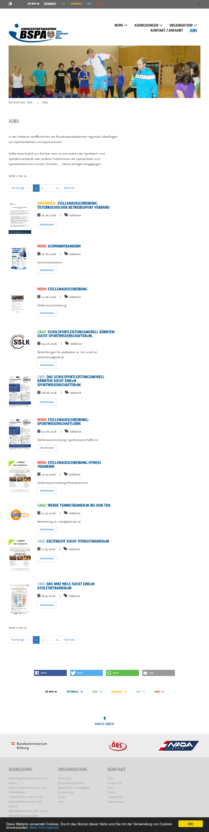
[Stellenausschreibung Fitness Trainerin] (20, 477)
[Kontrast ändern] (10, 4)
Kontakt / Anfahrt (167, 30)
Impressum (115, 797)
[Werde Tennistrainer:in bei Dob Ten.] (20, 515)
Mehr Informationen (44, 827)
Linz (89, 3)
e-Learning (65, 792)
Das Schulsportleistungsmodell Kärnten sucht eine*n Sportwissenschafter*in (70, 381)
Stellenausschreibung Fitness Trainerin (69, 464)
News (119, 25)
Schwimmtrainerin (59, 246)
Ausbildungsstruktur (71, 783)
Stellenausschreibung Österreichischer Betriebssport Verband (73, 205)
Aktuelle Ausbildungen (23, 816)
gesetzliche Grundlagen (74, 788)
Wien (98, 3)
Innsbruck (76, 3)
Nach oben (104, 724)
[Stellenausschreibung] (20, 303)
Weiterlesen (47, 224)
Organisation (180, 25)
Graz (63, 3)
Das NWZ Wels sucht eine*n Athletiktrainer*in (65, 586)
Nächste (69, 188)
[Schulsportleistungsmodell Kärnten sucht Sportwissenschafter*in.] (20, 341)
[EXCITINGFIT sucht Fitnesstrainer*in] (20, 556)
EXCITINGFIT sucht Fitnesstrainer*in (73, 541)
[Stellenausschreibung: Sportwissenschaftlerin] (20, 434)
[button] (199, 3)
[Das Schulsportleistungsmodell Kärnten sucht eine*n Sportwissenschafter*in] (20, 391)
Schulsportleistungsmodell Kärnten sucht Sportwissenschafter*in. (76, 334)
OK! (191, 823)
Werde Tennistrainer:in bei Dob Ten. (74, 505)
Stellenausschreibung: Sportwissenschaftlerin (63, 421)
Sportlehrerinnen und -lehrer (29, 811)
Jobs (193, 30)
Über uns (64, 778)
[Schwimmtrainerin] (20, 260)
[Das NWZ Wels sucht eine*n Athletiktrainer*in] (20, 598)
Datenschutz (116, 802)
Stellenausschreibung (62, 289)
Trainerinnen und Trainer (26, 797)
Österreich (50, 3)
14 (57, 188)
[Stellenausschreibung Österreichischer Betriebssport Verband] (20, 218)
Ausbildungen (146, 25)
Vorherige (17, 188)
